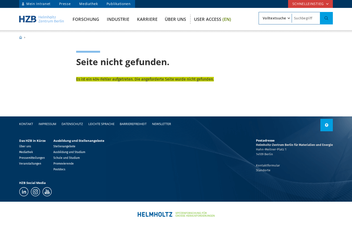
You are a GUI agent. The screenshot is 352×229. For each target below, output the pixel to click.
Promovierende (63, 163)
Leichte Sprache (101, 124)
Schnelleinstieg (308, 3)
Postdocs (59, 169)
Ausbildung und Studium (69, 152)
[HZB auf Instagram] (35, 191)
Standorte (263, 170)
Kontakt (26, 124)
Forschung (86, 19)
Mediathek (88, 3)
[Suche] (326, 18)
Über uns (175, 19)
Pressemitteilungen (32, 158)
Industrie (118, 19)
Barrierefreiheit (133, 124)
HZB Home (20, 37)
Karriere (147, 19)
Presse (65, 3)
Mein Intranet (38, 3)
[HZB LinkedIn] (23, 191)
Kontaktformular (268, 165)
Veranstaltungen (30, 163)
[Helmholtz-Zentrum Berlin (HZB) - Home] (41, 19)
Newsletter (161, 124)
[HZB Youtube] (47, 191)
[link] (326, 125)
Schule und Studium (66, 158)
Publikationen (119, 3)
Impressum (47, 124)
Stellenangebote (64, 146)
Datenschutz (72, 124)
